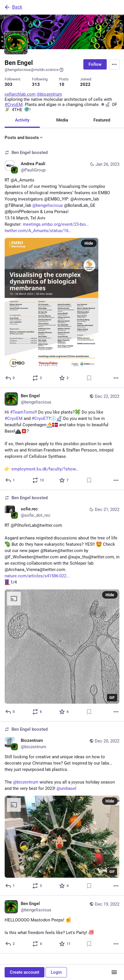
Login (56, 972)
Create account (24, 972)
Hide (88, 243)
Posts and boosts (22, 137)
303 (8, 84)
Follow (95, 64)
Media (62, 120)
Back (17, 7)
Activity (22, 120)
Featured (101, 120)
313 (36, 84)
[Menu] (114, 64)
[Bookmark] (89, 378)
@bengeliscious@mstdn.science (32, 69)
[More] (115, 378)
